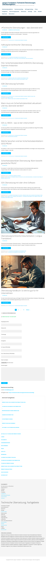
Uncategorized (4, 472)
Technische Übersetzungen (15, 175)
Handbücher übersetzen (7, 414)
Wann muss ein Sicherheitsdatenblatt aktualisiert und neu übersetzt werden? (21, 104)
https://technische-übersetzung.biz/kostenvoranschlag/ (21, 392)
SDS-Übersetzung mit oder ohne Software (18, 182)
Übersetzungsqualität (14, 11)
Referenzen (23, 11)
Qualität (3, 451)
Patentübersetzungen (7, 419)
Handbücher (3, 493)
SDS (11, 196)
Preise (36, 9)
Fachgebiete (5, 11)
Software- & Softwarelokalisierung (10, 427)
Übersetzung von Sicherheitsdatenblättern (17, 79)
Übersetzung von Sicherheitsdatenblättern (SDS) (14, 402)
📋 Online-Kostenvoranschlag (8, 313)
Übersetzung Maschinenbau (8, 423)
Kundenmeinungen (5, 442)
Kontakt (40, 11)
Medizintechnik (4, 525)
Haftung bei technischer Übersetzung (16, 44)
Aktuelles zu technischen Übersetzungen (18, 40)
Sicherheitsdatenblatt (17, 196)
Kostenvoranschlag (19, 9)
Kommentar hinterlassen (14, 29)
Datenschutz (11, 13)
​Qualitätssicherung (20, 58)
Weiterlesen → (6, 37)
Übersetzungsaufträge (6, 469)
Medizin (2, 523)
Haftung (10, 58)
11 (23, 309)
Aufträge (30, 11)
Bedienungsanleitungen (5, 495)
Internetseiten (4, 496)
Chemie (2, 436)
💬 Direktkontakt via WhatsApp (8, 316)
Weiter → (28, 309)
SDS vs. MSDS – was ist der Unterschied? (17, 123)
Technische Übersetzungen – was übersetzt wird (22, 27)
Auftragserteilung (29, 9)
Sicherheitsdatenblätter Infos (15, 195)
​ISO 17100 (14, 58)
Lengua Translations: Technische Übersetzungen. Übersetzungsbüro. (19, 3)
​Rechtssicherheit (29, 58)
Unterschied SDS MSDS (12, 136)
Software (3, 498)
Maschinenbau (4, 445)
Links (35, 11)
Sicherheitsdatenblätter (7, 9)
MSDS (9, 196)
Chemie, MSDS (4, 511)
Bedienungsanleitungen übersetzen (10, 410)
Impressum (4, 13)
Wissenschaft (4, 475)
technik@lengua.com (9, 389)
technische (4, 29)
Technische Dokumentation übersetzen (17, 57)
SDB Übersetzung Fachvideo (12, 84)
